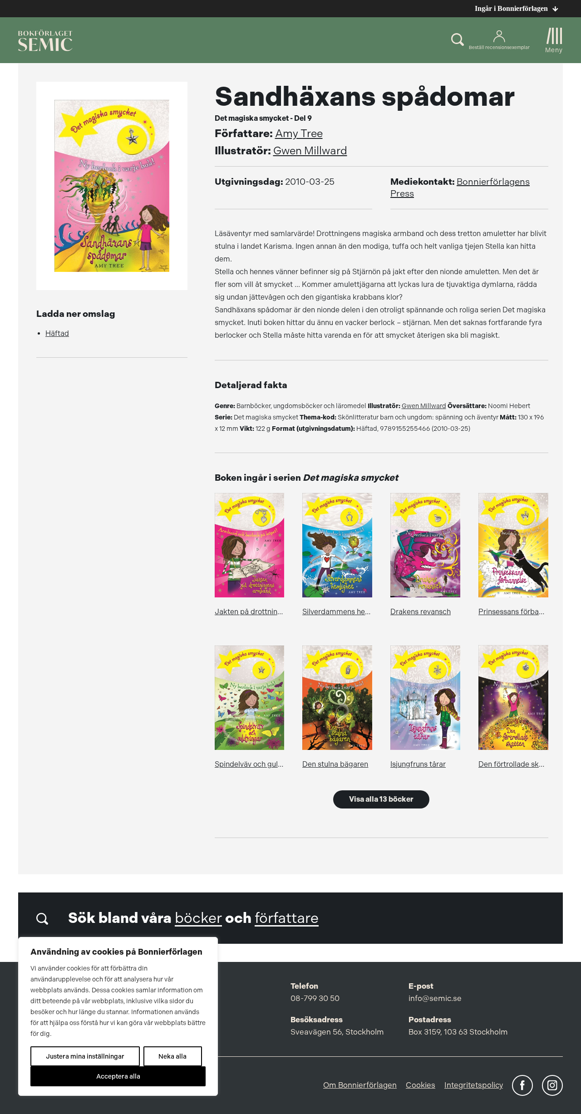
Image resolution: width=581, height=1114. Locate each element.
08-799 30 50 (315, 998)
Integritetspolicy (473, 1084)
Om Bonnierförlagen (360, 1084)
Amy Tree (299, 133)
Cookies (420, 1084)
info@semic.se (435, 998)
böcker (198, 918)
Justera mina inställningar (85, 1056)
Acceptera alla (118, 1076)
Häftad (57, 333)
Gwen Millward (310, 150)
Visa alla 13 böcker (381, 799)
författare (287, 918)
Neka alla (172, 1056)
